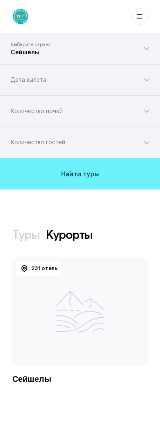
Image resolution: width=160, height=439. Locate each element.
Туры (25, 235)
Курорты (69, 235)
